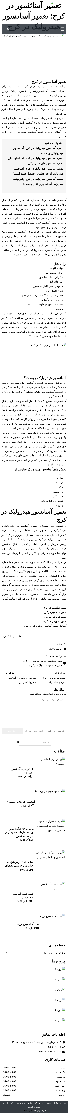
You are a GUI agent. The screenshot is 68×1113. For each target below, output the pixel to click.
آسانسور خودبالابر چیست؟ (21, 801)
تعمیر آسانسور (54, 660)
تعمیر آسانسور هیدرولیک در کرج (45, 665)
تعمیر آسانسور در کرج (34, 660)
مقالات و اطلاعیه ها (54, 953)
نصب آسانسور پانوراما (27, 924)
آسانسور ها (38, 104)
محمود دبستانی (27, 1110)
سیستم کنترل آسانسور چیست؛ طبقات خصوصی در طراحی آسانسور (19, 832)
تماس (12, 598)
